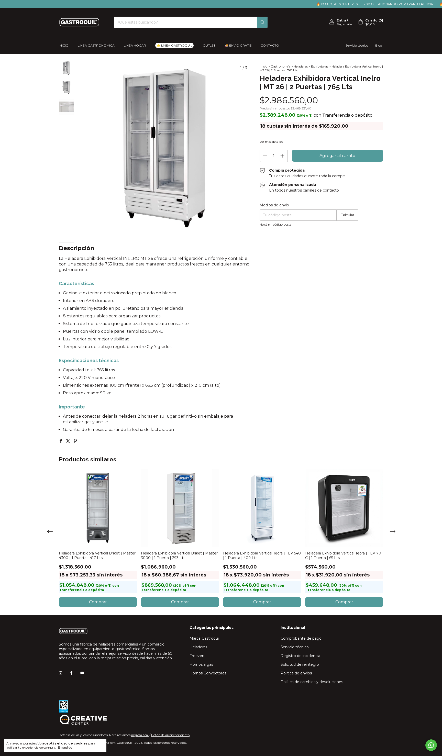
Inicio (64, 45)
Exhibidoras (319, 66)
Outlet (209, 45)
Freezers (197, 655)
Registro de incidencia (300, 655)
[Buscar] (262, 22)
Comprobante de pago (301, 638)
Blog (378, 45)
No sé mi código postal (276, 224)
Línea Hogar (135, 45)
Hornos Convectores (208, 673)
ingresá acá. (140, 735)
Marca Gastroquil (204, 638)
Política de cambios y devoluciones (312, 682)
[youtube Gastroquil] (82, 673)
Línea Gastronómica (96, 45)
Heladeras (301, 66)
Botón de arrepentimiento (170, 735)
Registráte (344, 24)
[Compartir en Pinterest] (75, 441)
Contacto (270, 45)
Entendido (65, 747)
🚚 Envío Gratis (238, 45)
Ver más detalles (271, 141)
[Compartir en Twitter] (68, 441)
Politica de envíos (296, 673)
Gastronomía (280, 66)
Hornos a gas (201, 664)
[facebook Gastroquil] (71, 673)
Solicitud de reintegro (300, 664)
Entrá (341, 20)
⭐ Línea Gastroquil (174, 45)
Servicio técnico (357, 45)
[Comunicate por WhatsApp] (431, 745)
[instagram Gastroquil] (60, 673)
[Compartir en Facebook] (61, 441)
